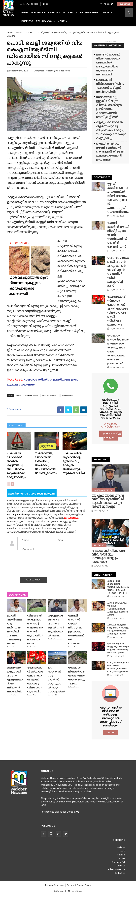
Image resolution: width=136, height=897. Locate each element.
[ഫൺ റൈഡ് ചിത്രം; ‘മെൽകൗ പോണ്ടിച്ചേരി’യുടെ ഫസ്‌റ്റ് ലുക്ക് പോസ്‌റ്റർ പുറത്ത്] (98, 606)
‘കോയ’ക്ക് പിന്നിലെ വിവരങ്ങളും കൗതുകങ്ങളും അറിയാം (108, 556)
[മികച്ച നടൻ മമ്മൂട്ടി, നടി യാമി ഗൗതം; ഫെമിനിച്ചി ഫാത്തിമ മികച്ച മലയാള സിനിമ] (98, 665)
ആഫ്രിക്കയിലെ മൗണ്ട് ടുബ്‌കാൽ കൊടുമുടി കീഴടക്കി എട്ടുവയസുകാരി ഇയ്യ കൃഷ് (110, 151)
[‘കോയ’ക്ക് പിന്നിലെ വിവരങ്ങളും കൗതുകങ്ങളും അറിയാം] (110, 533)
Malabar (37, 12)
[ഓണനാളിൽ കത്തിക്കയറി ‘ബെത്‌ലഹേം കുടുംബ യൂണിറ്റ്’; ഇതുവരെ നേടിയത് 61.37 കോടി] (98, 584)
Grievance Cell (118, 862)
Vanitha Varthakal (55, 639)
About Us (120, 865)
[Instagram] (104, 4)
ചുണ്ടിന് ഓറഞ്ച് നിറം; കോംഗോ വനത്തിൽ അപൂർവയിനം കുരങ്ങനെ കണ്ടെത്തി (108, 64)
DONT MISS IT (102, 177)
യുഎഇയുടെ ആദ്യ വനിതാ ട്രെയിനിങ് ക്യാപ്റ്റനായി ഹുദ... (56, 625)
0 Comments (14, 409)
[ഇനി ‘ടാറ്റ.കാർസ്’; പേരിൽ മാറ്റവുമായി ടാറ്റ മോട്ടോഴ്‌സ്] (57, 657)
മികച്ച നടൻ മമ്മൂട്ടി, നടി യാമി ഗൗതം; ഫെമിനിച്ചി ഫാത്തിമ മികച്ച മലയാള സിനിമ (118, 667)
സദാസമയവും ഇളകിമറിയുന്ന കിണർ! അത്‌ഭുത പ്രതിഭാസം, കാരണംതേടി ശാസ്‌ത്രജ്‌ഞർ (109, 107)
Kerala (53, 12)
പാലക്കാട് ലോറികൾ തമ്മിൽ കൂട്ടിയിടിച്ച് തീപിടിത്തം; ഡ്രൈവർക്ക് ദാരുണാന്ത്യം (16, 465)
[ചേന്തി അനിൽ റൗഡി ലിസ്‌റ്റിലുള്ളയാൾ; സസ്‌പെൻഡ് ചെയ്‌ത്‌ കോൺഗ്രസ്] (77, 605)
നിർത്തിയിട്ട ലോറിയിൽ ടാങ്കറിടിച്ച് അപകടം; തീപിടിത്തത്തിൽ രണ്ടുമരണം (45, 463)
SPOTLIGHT (101, 459)
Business (27, 21)
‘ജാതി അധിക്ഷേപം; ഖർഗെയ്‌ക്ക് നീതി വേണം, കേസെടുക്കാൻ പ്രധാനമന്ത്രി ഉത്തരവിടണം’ (118, 198)
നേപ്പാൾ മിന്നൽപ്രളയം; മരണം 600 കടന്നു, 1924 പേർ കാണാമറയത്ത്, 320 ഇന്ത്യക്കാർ (118, 349)
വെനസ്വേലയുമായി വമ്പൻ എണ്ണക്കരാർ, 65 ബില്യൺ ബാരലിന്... (15, 679)
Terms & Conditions (54, 885)
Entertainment (90, 12)
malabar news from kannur (27, 395)
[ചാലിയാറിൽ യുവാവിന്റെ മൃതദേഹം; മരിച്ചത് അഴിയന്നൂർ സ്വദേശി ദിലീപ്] (75, 441)
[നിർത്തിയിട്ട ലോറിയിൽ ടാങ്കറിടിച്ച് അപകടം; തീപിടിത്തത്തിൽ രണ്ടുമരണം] (46, 441)
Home (24, 12)
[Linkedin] (108, 4)
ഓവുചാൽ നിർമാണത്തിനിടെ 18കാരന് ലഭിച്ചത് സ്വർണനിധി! (110, 85)
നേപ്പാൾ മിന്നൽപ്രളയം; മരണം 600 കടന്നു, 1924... (76, 675)
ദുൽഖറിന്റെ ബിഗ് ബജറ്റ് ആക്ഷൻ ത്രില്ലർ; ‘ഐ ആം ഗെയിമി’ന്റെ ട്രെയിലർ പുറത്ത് (118, 648)
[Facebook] (101, 4)
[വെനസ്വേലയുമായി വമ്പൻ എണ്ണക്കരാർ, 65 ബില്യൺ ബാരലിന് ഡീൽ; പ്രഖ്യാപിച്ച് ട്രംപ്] (16, 657)
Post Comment (34, 579)
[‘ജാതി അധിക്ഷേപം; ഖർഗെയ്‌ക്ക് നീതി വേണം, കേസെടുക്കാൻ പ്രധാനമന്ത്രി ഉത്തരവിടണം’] (16, 605)
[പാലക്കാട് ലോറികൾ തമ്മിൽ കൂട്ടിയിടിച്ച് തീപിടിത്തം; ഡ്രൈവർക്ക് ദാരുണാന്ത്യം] (19, 441)
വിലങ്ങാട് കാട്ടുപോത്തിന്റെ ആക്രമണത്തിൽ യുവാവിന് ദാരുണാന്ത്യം (35, 629)
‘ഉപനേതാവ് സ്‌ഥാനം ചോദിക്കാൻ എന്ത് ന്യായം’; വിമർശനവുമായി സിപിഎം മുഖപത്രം (117, 310)
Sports (107, 12)
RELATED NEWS (16, 425)
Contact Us (73, 812)
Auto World (52, 695)
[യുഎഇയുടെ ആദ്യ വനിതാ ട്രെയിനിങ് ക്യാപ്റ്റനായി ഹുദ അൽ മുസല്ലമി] (57, 605)
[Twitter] (112, 4)
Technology (44, 21)
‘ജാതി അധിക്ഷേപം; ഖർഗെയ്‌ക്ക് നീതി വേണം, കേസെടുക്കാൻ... (14, 629)
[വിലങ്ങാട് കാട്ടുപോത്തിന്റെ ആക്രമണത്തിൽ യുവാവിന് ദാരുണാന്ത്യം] (36, 605)
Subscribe (125, 3)
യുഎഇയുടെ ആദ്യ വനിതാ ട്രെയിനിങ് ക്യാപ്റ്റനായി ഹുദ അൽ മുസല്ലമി (108, 501)
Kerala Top (72, 647)
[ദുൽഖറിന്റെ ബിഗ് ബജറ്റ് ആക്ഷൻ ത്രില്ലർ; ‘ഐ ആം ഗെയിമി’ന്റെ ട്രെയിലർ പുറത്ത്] (98, 646)
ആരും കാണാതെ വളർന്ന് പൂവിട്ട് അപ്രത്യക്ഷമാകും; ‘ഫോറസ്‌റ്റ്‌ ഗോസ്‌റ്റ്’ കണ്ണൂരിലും (111, 130)
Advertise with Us (116, 869)
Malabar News (67, 395)
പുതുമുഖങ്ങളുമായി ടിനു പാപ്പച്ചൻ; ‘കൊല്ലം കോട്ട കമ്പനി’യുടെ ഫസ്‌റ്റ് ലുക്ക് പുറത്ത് (118, 629)
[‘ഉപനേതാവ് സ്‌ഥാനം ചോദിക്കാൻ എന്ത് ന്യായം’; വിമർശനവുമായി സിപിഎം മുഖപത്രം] (36, 657)
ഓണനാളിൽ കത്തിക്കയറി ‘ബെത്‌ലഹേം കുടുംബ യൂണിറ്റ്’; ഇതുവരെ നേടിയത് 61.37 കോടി (118, 586)
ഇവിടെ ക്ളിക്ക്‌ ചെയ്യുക (112, 435)
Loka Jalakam (12, 695)
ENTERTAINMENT (104, 575)
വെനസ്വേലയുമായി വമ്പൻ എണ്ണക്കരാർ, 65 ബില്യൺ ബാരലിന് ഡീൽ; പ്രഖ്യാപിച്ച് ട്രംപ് (118, 271)
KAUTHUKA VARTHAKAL (108, 45)
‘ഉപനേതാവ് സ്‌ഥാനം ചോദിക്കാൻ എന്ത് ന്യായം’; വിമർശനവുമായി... (35, 679)
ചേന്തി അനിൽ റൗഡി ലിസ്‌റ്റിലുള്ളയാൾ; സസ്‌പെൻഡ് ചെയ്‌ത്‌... (76, 629)
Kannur (30, 32)
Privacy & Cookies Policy (79, 885)
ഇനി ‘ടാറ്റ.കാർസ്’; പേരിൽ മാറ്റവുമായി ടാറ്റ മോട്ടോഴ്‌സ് (56, 679)
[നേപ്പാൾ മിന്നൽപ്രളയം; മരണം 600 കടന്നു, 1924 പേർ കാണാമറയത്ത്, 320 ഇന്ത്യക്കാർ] (77, 657)
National (69, 12)
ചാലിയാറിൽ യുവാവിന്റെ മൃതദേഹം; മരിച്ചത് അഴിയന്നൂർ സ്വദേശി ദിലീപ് (74, 463)
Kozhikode (31, 647)
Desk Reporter (46, 70)
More (61, 21)
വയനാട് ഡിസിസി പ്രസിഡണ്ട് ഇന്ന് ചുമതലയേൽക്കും (42, 382)
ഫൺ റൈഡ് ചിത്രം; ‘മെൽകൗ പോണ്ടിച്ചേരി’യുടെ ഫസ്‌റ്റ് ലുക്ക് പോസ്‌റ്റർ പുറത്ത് (117, 608)
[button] (129, 12)
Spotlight (99, 545)
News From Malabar (50, 395)
